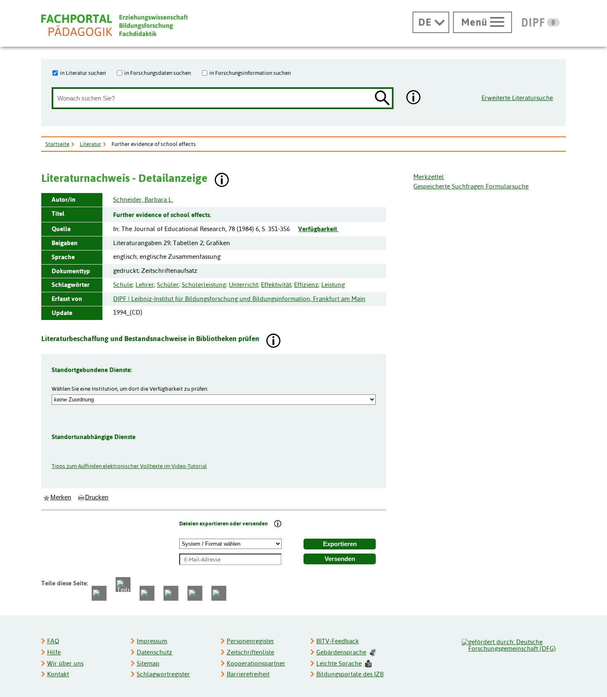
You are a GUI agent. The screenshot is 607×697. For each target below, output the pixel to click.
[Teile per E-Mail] (194, 593)
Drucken (96, 497)
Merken (60, 497)
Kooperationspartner (256, 663)
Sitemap (148, 663)
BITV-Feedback (337, 640)
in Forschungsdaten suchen (157, 72)
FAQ (53, 640)
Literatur (90, 144)
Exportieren (340, 544)
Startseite (57, 144)
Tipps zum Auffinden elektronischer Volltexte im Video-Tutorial (129, 466)
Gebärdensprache (341, 652)
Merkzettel (428, 176)
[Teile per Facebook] (99, 593)
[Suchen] (382, 98)
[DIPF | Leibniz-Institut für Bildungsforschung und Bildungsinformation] (541, 22)
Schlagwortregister (163, 674)
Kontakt (58, 674)
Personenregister (250, 640)
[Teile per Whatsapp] (147, 593)
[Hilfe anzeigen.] (413, 98)
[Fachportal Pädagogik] (114, 25)
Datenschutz (154, 652)
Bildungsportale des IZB (350, 674)
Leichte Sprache (339, 663)
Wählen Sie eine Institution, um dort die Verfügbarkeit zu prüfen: (130, 388)
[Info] (278, 524)
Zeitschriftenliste (250, 652)
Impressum (152, 640)
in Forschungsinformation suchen (250, 72)
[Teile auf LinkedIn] (171, 593)
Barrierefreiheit (248, 674)
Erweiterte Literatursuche (517, 97)
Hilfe (54, 652)
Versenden (340, 559)
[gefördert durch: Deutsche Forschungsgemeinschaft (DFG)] (513, 644)
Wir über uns (65, 663)
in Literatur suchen (83, 72)
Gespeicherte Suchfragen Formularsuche (471, 186)
